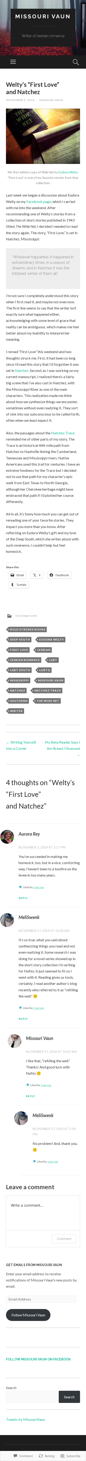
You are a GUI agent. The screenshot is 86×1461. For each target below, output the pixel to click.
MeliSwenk (29, 917)
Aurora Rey (29, 834)
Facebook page (38, 201)
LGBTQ (44, 670)
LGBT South (20, 670)
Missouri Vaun (43, 16)
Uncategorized (26, 615)
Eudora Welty (68, 172)
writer (16, 711)
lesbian (43, 650)
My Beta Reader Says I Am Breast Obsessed (62, 748)
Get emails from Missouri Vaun (34, 1265)
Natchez (21, 370)
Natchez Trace (63, 433)
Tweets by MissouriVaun (25, 1419)
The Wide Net (48, 700)
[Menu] (13, 62)
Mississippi (19, 680)
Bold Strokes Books (27, 629)
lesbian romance (25, 660)
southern (19, 700)
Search (11, 1387)
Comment (64, 1239)
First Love (19, 650)
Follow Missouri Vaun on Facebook (38, 1359)
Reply (23, 898)
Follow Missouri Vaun (28, 1315)
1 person (38, 887)
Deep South (20, 639)
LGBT (53, 660)
